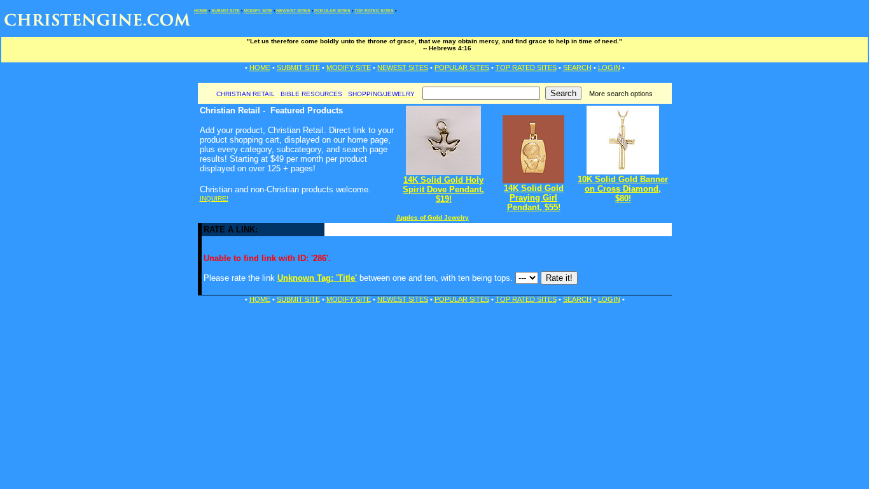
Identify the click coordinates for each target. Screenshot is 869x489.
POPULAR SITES (332, 10)
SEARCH (577, 67)
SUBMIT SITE (225, 10)
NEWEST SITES (293, 10)
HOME (200, 10)
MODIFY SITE (258, 10)
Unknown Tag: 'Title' (317, 278)
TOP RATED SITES (374, 10)
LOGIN (609, 67)
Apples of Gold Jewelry (432, 217)
